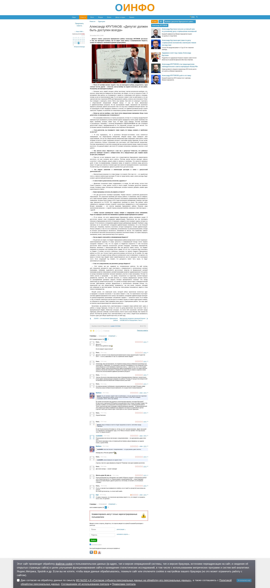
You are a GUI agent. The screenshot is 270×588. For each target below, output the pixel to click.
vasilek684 (99, 436)
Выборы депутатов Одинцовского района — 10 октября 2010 (180, 21)
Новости (83, 17)
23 (83, 41)
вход (192, 17)
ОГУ (161, 21)
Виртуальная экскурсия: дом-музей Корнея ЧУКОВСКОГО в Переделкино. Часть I (132, 319)
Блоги (109, 17)
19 (76, 41)
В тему (154, 21)
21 (80, 41)
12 (76, 39)
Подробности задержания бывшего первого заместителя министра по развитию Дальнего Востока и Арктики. (179, 59)
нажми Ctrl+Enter (116, 326)
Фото (92, 17)
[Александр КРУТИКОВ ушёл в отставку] (156, 79)
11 (75, 39)
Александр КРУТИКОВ (159, 25)
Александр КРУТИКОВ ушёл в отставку (176, 75)
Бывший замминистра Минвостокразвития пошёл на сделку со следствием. (177, 35)
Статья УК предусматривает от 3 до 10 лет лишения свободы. (178, 48)
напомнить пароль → (123, 534)
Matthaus (98, 393)
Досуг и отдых (120, 17)
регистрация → (121, 529)
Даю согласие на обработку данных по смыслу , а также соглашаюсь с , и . (126, 582)
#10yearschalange (79, 47)
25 (75, 43)
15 (82, 39)
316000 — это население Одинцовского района (106, 319)
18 (75, 41)
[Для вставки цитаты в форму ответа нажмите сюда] (145, 342)
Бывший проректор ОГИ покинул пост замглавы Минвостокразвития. (176, 79)
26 (76, 43)
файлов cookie (64, 563)
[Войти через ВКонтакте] (91, 552)
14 (80, 39)
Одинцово (101, 21)
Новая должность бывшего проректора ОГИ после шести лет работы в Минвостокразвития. (179, 70)
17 (73, 41)
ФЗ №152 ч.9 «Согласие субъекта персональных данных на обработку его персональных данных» (133, 580)
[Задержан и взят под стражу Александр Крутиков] (156, 57)
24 (73, 43)
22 (82, 41)
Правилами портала (123, 584)
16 (83, 39)
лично (141, 392)
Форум (100, 17)
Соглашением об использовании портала (85, 584)
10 (73, 39)
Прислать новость (142, 330)
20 (78, 41)
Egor (97, 495)
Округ (74, 17)
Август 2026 (79, 31)
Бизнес (131, 17)
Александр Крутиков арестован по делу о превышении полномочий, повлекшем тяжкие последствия (179, 42)
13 (78, 39)
